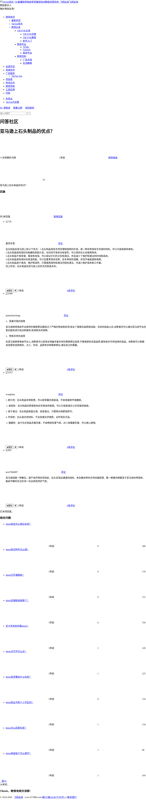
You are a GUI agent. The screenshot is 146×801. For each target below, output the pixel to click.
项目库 (9, 79)
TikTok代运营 (12, 102)
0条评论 (71, 290)
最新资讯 (16, 20)
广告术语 (27, 60)
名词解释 (27, 63)
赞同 (10, 291)
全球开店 (10, 66)
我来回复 (58, 216)
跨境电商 (112, 157)
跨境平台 (21, 44)
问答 (8, 93)
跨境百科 (21, 56)
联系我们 (72, 797)
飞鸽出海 (73, 2)
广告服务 (10, 73)
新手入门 (27, 41)
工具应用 (10, 89)
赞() (3, 781)
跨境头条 (16, 27)
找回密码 (29, 108)
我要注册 (17, 108)
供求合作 (10, 83)
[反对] (15, 290)
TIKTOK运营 (29, 34)
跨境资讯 (10, 17)
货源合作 (10, 70)
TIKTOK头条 (23, 30)
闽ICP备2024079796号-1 (54, 797)
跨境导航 (10, 86)
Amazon (27, 49)
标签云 (9, 99)
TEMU (26, 47)
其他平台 (27, 53)
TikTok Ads (16, 76)
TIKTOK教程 (29, 37)
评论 (60, 243)
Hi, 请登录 (5, 108)
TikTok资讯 (17, 24)
